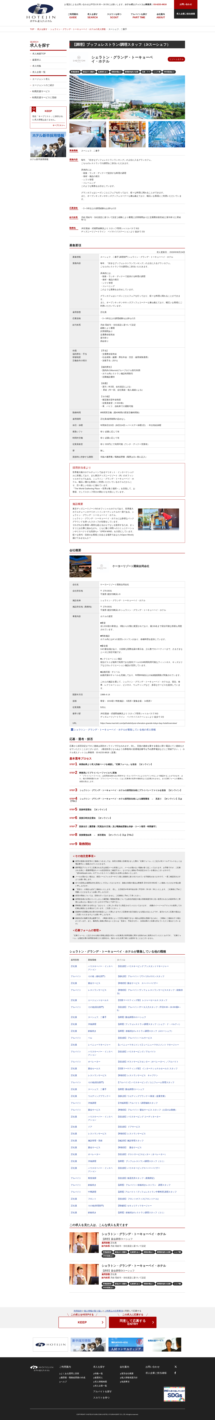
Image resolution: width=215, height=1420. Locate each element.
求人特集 (36, 66)
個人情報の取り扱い (93, 1311)
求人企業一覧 (38, 72)
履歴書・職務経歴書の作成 (73, 1377)
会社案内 (161, 14)
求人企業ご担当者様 (186, 14)
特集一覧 (99, 1373)
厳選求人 (36, 60)
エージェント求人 (41, 79)
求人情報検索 (101, 1381)
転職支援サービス (41, 91)
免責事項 (125, 1381)
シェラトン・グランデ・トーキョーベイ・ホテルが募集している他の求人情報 (114, 729)
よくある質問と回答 (70, 1373)
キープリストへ (59, 125)
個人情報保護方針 (129, 1377)
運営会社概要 (127, 1373)
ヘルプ (64, 1381)
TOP (32, 29)
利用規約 (78, 1311)
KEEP (82, 1322)
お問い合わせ (153, 1367)
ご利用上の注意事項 (113, 1311)
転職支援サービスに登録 (44, 97)
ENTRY (133, 1322)
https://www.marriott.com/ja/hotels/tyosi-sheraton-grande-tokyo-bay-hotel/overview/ (138, 723)
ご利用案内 (73, 14)
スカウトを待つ (114, 14)
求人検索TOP (39, 53)
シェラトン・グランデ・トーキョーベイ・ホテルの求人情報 (78, 29)
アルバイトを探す (139, 14)
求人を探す (92, 14)
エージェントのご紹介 (43, 85)
